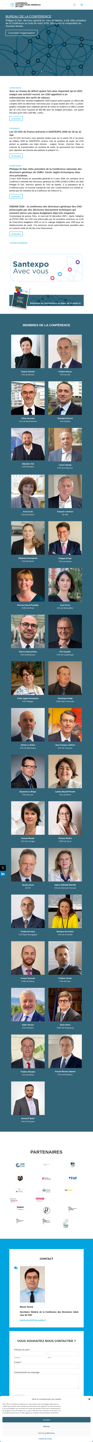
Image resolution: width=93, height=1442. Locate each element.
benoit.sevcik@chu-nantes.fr (33, 1320)
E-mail (18, 1362)
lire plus (17, 118)
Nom (49, 1358)
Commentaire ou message (26, 1372)
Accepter (46, 1420)
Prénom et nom (22, 1349)
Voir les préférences (46, 1433)
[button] (89, 1399)
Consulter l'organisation (21, 32)
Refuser (46, 1426)
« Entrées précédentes (18, 242)
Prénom (17, 1358)
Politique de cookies (45, 1438)
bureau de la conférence (28, 16)
